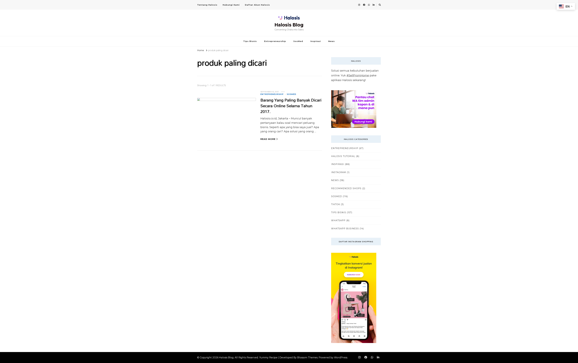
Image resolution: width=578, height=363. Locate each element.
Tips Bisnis (250, 41)
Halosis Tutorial (343, 156)
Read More (267, 139)
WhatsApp (338, 220)
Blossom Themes (307, 357)
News (331, 41)
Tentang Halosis (207, 5)
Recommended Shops (346, 188)
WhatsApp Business (345, 228)
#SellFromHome (357, 75)
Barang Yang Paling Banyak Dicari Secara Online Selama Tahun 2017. (291, 105)
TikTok (335, 204)
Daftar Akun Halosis (257, 5)
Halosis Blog (289, 25)
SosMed (298, 41)
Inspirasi (315, 41)
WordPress (340, 357)
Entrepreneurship (275, 41)
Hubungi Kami (231, 5)
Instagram (338, 172)
